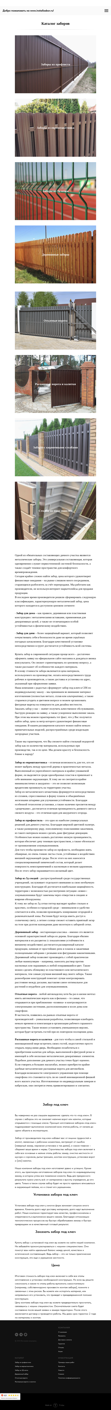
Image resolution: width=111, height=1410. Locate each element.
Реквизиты (62, 1336)
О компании (62, 1332)
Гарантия (61, 1344)
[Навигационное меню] (106, 10)
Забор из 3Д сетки (21, 1370)
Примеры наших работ (66, 1362)
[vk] (16, 1334)
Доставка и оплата (65, 1340)
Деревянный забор (21, 1374)
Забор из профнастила (23, 1362)
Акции (60, 1351)
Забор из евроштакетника (24, 1366)
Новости (61, 1370)
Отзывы (61, 1347)
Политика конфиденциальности (69, 1378)
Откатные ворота (21, 1378)
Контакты (61, 1366)
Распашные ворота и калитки (25, 1382)
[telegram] (21, 1334)
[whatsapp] (25, 1334)
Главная (61, 1374)
